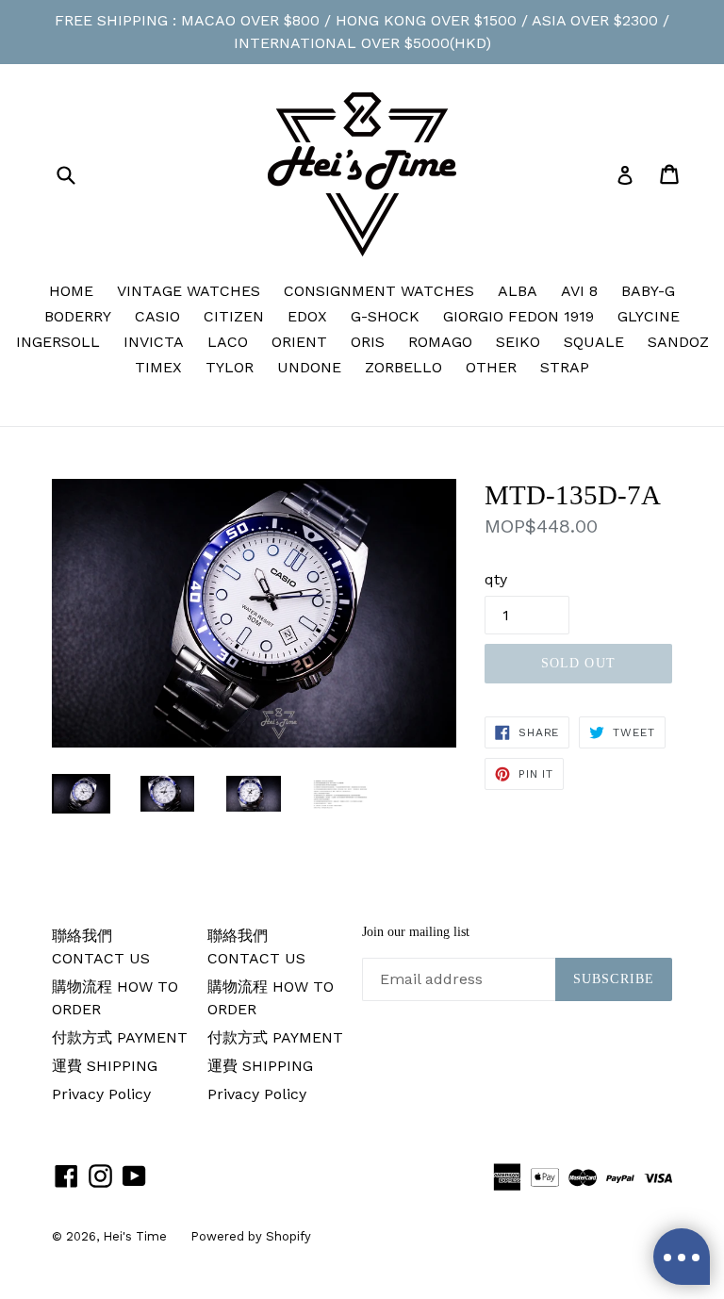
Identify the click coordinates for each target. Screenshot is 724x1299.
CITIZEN (234, 316)
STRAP (564, 367)
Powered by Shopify (250, 1236)
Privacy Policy (101, 1094)
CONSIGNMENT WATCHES (379, 291)
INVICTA (153, 342)
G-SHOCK (385, 316)
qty (496, 579)
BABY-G (648, 291)
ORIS (368, 342)
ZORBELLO (403, 367)
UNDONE (309, 367)
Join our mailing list (415, 932)
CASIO (157, 316)
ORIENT (299, 342)
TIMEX (158, 367)
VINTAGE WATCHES (188, 291)
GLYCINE (648, 316)
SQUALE (594, 342)
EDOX (307, 316)
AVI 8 (579, 291)
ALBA (517, 291)
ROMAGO (440, 342)
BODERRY (77, 316)
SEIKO (518, 342)
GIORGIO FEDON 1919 (518, 316)
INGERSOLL (58, 342)
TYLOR (230, 367)
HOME (71, 291)
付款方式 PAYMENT (120, 1037)
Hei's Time (135, 1236)
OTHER (491, 367)
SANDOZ (678, 342)
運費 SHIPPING (104, 1066)
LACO (227, 342)
